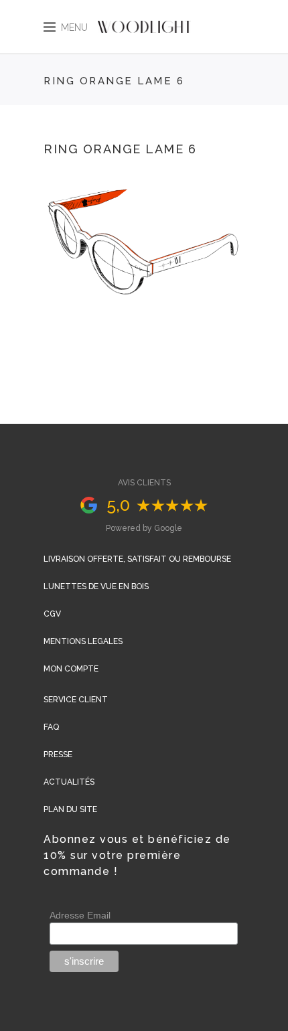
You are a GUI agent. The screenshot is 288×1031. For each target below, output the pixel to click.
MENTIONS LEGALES (83, 641)
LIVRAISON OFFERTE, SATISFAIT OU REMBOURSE (137, 559)
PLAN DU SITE (70, 809)
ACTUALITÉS (69, 782)
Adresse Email (80, 915)
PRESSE (58, 754)
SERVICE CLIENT (76, 699)
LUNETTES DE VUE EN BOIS (96, 586)
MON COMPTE (71, 668)
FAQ (51, 727)
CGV (52, 614)
